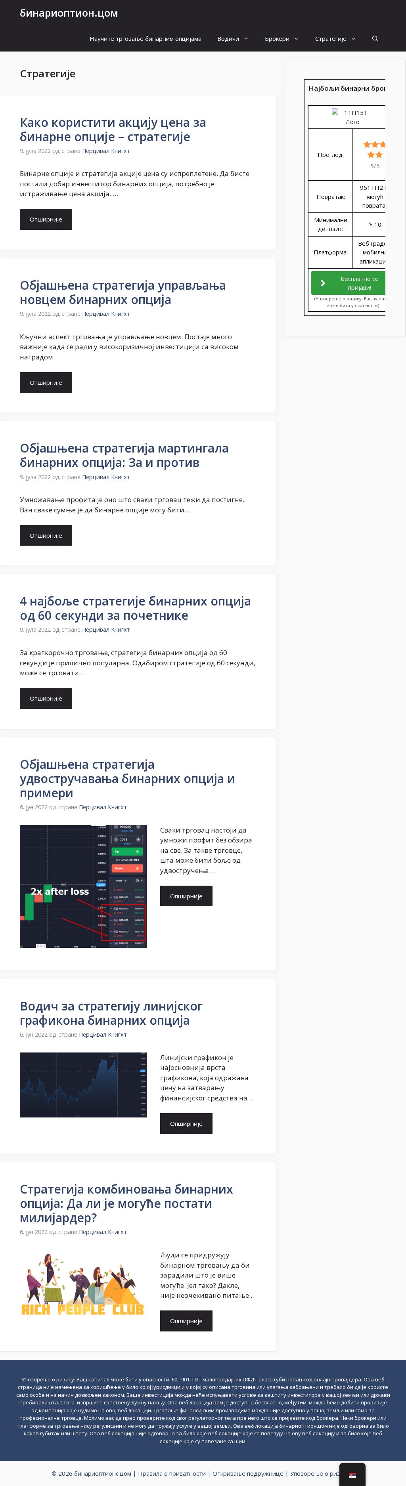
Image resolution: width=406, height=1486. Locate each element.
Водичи (228, 38)
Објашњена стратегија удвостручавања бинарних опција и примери (127, 778)
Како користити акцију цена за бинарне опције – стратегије (113, 129)
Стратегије (331, 38)
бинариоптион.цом (69, 12)
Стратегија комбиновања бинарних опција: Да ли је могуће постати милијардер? (126, 1203)
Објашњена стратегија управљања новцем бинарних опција (123, 292)
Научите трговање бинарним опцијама (145, 38)
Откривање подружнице (248, 1473)
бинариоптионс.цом (102, 1473)
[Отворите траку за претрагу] (375, 39)
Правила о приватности (172, 1473)
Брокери (277, 38)
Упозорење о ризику (320, 1473)
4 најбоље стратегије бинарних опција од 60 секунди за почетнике (135, 608)
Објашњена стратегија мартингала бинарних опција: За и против (124, 455)
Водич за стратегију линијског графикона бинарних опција (111, 1013)
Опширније (46, 219)
